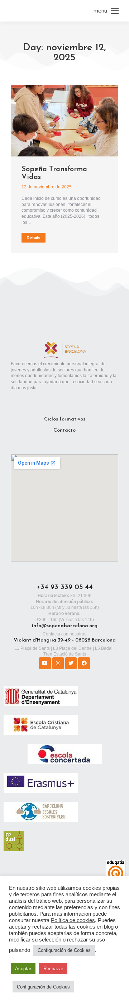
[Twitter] (71, 663)
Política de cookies (73, 920)
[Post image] (64, 120)
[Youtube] (45, 663)
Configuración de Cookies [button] (64, 950)
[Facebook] (84, 663)
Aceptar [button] (23, 968)
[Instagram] (58, 663)
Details (33, 237)
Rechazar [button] (53, 968)
